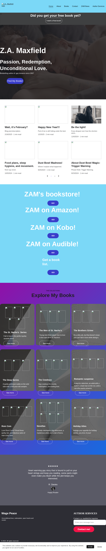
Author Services (98, 6)
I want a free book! (53, 21)
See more (11, 343)
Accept (90, 546)
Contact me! (84, 529)
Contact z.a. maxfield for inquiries (85, 518)
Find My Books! (15, 81)
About (59, 6)
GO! (53, 203)
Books (66, 6)
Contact (75, 6)
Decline (99, 546)
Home (51, 6)
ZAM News (85, 6)
